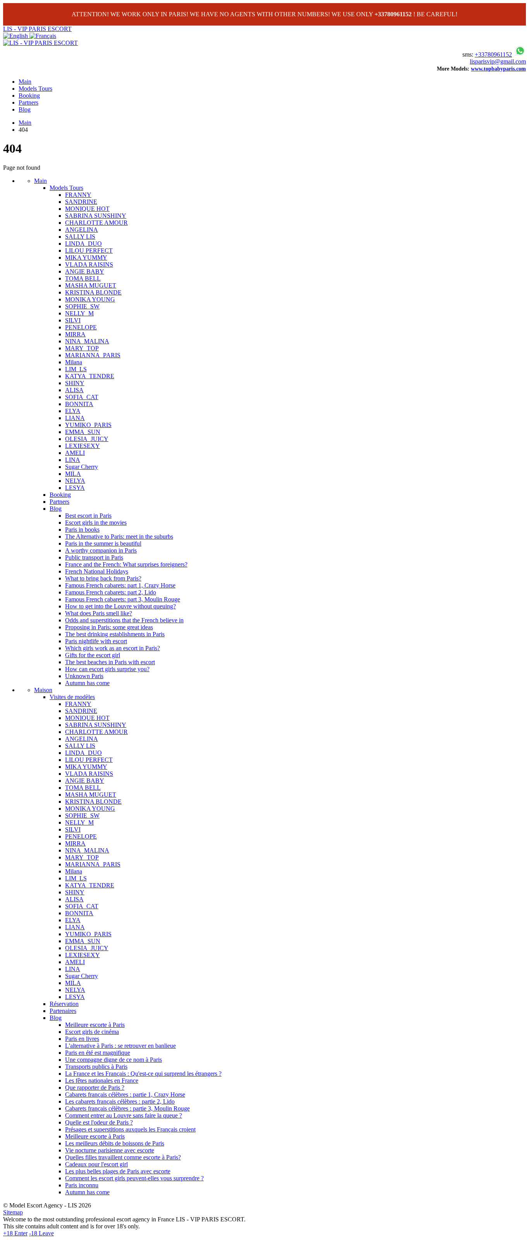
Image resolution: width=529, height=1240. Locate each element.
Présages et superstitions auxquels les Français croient (130, 1129)
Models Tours (35, 88)
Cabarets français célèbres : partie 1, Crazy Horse (125, 1094)
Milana (73, 362)
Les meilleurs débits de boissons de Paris (114, 1143)
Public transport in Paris (94, 557)
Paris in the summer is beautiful (103, 543)
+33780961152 (493, 54)
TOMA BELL (83, 278)
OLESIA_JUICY (86, 439)
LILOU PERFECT (89, 250)
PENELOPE (81, 327)
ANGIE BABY (84, 271)
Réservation (64, 1004)
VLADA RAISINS (89, 264)
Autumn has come (87, 683)
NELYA (75, 480)
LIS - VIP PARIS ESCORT (37, 29)
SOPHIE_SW (82, 306)
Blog (25, 109)
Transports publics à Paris (96, 1066)
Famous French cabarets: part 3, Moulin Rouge (122, 599)
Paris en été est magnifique (97, 1052)
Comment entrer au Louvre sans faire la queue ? (123, 1115)
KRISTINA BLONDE (93, 292)
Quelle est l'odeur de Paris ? (99, 1122)
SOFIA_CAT (81, 397)
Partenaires (63, 1011)
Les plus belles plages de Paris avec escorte (117, 1171)
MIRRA (75, 334)
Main (25, 81)
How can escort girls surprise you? (107, 669)
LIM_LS (76, 369)
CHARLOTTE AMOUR (96, 222)
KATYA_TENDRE (89, 376)
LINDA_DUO (83, 243)
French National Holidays (96, 571)
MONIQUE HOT (87, 208)
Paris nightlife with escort (96, 641)
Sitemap (13, 1212)
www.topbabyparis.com (498, 69)
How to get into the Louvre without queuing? (120, 606)
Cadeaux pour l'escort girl (96, 1164)
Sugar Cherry (81, 466)
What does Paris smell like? (98, 613)
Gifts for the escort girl (92, 655)
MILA (73, 473)
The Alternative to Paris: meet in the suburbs (119, 536)
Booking (29, 95)
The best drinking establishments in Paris (115, 634)
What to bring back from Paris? (103, 578)
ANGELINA (81, 229)
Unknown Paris (84, 676)
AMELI (75, 453)
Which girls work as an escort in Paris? (112, 648)
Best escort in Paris (88, 515)
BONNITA (79, 404)
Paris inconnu (81, 1185)
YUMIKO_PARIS (88, 425)
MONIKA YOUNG (90, 299)
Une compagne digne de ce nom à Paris (113, 1059)
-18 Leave (41, 1233)
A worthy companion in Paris (101, 550)
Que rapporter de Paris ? (94, 1087)
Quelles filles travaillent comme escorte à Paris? (123, 1157)
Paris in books (82, 529)
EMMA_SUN (82, 432)
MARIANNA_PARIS (92, 355)
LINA (72, 459)
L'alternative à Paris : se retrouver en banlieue (120, 1045)
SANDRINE (81, 201)
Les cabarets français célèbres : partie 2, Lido (120, 1101)
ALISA (74, 390)
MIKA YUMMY (86, 257)
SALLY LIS (80, 236)
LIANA (75, 418)
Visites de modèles (72, 697)
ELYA (73, 411)
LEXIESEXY (82, 446)
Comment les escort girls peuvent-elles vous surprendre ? (134, 1178)
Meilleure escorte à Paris (95, 1024)
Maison (43, 690)
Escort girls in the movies (96, 522)
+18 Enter (15, 1233)
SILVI (73, 320)
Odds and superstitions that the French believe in (124, 620)
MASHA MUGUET (90, 285)
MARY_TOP (82, 348)
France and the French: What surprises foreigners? (126, 564)
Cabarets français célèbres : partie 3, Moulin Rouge (127, 1108)
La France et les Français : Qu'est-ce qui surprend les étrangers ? (143, 1073)
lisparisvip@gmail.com (498, 61)
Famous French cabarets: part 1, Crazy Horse (120, 585)
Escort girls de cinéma (92, 1031)
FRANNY (78, 194)
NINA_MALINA (87, 341)
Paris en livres (82, 1038)
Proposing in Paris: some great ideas (109, 627)
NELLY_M (79, 313)
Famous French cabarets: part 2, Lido (110, 592)
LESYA (75, 487)
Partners (28, 102)
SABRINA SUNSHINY (95, 215)
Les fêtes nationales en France (101, 1080)
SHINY (74, 383)
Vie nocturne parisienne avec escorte (109, 1150)
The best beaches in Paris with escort (110, 662)
